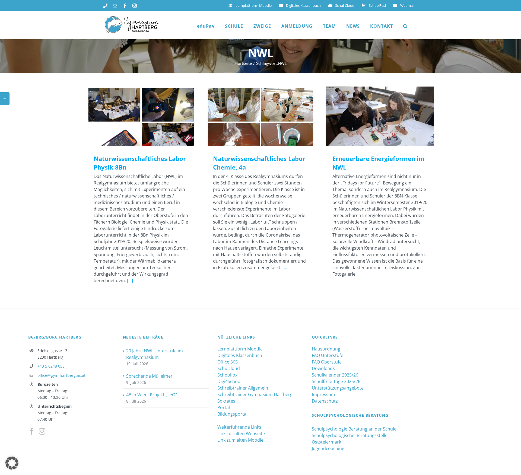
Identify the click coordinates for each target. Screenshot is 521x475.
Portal (223, 407)
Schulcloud (228, 368)
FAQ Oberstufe (327, 362)
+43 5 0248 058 (51, 366)
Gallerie (149, 116)
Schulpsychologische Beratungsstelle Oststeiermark (349, 438)
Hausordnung (326, 349)
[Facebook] (31, 431)
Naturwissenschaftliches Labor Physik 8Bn (133, 116)
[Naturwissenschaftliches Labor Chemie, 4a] (260, 116)
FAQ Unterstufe (327, 355)
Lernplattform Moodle (240, 349)
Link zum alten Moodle (240, 440)
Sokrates (226, 401)
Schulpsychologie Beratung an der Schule (354, 429)
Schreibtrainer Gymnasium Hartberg (255, 394)
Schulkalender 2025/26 (335, 375)
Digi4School (229, 381)
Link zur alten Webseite (241, 433)
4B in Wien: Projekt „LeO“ (151, 395)
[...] (130, 280)
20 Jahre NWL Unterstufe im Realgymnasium (154, 354)
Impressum (323, 394)
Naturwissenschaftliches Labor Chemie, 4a (253, 116)
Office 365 (227, 362)
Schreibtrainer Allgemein (242, 388)
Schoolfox (227, 375)
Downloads (323, 368)
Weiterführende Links (239, 427)
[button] (405, 26)
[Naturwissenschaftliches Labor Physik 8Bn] (141, 116)
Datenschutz (325, 401)
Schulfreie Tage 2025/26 (336, 381)
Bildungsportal (232, 414)
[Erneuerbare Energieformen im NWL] (380, 116)
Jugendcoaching (328, 448)
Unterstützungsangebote (338, 388)
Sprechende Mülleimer (149, 376)
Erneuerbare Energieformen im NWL (372, 116)
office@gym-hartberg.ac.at (61, 375)
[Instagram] (42, 431)
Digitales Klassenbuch (239, 355)
